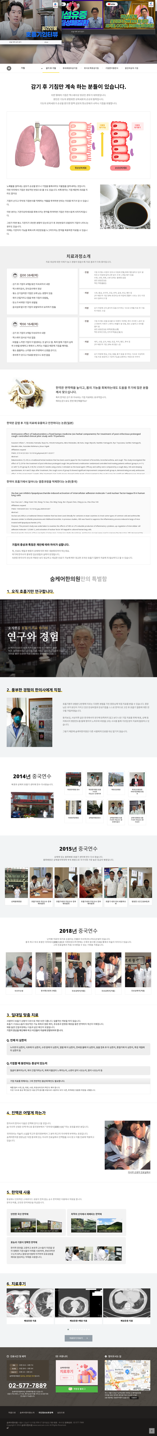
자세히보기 (134, 1398)
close (46, 42)
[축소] (147, 1375)
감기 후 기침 (51, 68)
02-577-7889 (28, 1386)
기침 (23, 68)
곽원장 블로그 (79, 1389)
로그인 (142, 2)
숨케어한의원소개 (27, 1413)
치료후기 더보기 (76, 1338)
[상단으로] (152, 1431)
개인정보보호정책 (46, 1413)
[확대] (147, 1371)
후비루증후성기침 (70, 68)
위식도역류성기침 (91, 68)
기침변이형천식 (111, 68)
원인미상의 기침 (131, 68)
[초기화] (147, 1379)
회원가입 (149, 2)
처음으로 (12, 1413)
